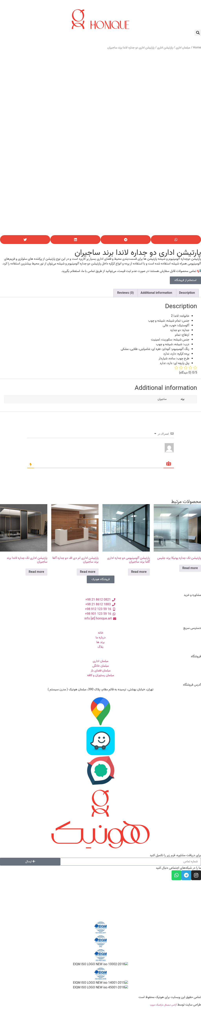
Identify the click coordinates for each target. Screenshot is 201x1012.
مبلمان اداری (183, 47)
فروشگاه (196, 656)
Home (197, 47)
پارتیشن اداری (165, 47)
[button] (198, 33)
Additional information (156, 293)
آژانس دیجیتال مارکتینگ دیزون (163, 1005)
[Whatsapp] (176, 875)
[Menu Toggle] (100, 7)
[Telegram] (186, 875)
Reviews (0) (125, 293)
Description (187, 293)
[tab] (187, 293)
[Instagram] (196, 875)
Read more (190, 568)
